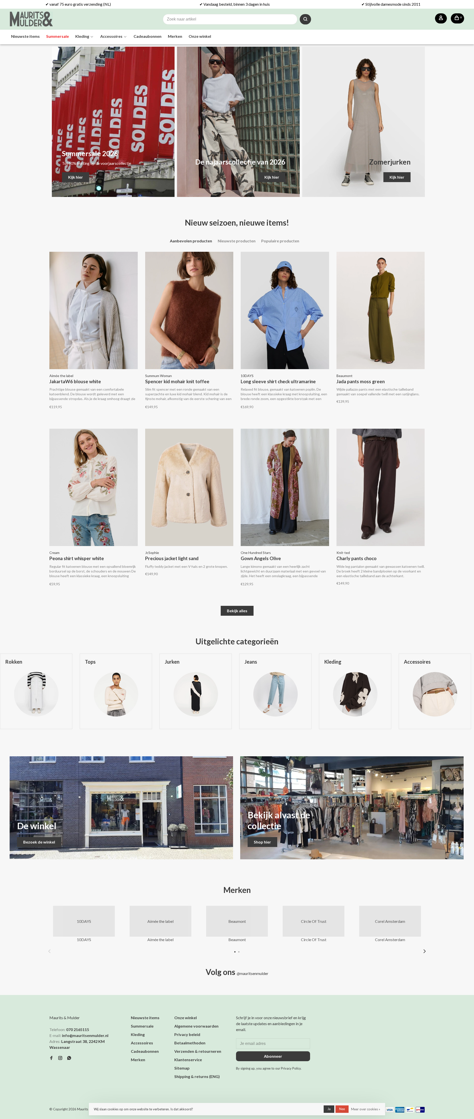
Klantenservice (188, 1059)
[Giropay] (420, 1111)
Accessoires (111, 36)
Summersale (57, 36)
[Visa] (389, 1111)
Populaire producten (280, 240)
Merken (175, 36)
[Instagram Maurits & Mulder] (60, 1058)
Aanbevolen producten (191, 240)
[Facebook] (51, 1058)
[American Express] (399, 1111)
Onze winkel (200, 36)
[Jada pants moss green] (380, 311)
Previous (49, 951)
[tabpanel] (116, 695)
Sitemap (182, 1068)
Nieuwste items (25, 36)
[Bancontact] (410, 1111)
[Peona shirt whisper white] (93, 488)
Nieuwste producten (237, 240)
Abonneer (273, 1056)
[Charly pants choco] (380, 488)
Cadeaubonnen (147, 36)
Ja (329, 1109)
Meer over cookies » (365, 1109)
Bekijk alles (237, 610)
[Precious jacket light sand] (189, 488)
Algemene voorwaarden (196, 1026)
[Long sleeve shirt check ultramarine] (285, 311)
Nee (342, 1109)
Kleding (82, 36)
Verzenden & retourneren (197, 1051)
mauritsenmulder (252, 973)
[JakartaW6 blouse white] (93, 311)
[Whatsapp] (69, 1058)
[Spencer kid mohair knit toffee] (189, 311)
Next (424, 951)
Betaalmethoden (189, 1042)
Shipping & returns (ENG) (197, 1076)
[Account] (441, 18)
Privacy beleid (187, 1034)
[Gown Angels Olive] (285, 488)
